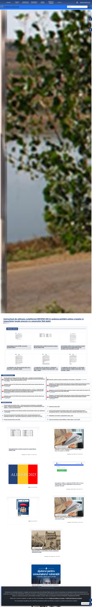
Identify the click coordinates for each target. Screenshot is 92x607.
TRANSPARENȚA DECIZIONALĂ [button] (34, 2)
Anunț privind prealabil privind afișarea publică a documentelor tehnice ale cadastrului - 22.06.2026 (24, 411)
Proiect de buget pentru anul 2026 (12, 419)
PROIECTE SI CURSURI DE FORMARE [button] (51, 2)
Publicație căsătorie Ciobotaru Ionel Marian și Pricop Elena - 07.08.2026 (65, 379)
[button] (19, 338)
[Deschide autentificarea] (77, 2)
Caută (89, 6)
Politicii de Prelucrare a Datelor (74, 598)
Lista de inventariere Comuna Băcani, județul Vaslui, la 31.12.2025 (64, 419)
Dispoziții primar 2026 (54, 406)
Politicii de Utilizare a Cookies (57, 598)
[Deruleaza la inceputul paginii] (90, 600)
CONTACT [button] (59, 2)
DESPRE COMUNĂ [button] (42, 2)
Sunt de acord (85, 603)
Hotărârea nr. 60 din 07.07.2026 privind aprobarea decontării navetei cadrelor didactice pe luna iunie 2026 (24, 385)
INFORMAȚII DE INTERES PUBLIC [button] (25, 2)
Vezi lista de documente (61, 446)
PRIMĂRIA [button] (8, 2)
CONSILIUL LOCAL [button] (17, 2)
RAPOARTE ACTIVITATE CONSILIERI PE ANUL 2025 (61, 415)
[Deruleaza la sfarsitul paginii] (90, 604)
